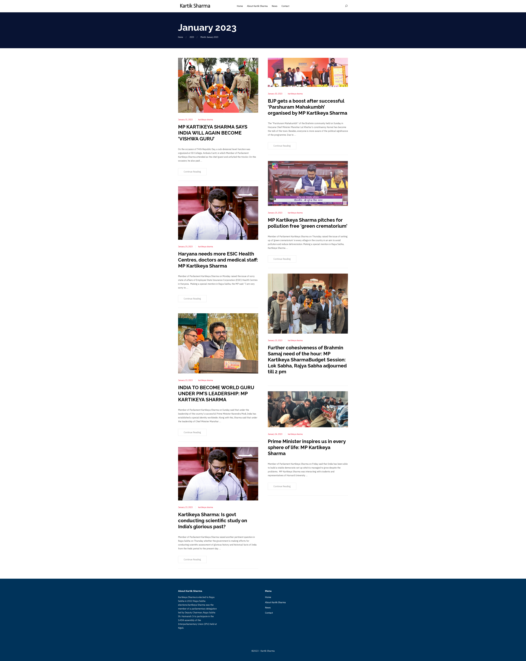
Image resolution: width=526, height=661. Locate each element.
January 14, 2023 (275, 434)
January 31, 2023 (185, 119)
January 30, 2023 (275, 93)
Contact (269, 612)
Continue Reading (192, 171)
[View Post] (218, 85)
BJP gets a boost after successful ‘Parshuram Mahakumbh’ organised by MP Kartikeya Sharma (307, 107)
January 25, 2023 (185, 246)
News (268, 607)
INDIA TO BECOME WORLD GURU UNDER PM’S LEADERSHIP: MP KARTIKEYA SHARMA (216, 393)
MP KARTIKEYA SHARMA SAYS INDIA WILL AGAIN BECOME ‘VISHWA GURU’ (212, 133)
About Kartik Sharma (275, 602)
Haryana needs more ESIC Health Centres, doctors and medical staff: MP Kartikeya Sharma (218, 260)
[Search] (346, 6)
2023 (192, 37)
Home (180, 37)
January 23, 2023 (185, 380)
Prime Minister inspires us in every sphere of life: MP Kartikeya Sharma (307, 447)
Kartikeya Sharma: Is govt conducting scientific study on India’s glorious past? (212, 520)
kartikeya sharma (205, 119)
